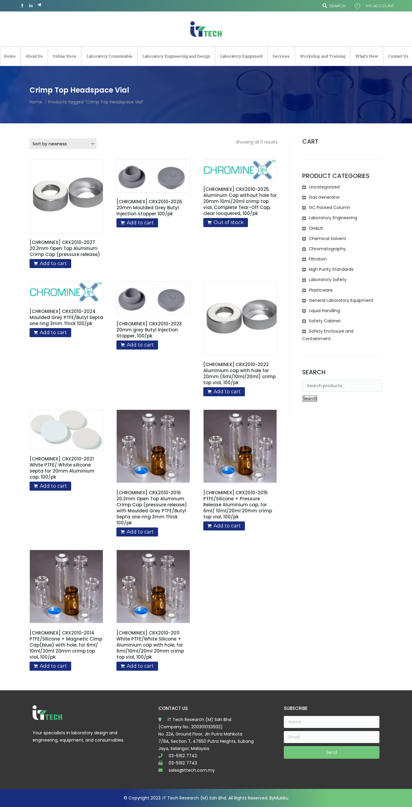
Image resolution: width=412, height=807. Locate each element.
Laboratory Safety (328, 280)
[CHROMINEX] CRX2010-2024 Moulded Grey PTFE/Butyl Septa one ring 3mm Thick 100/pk (66, 318)
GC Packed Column (329, 207)
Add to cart (53, 263)
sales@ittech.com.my (192, 770)
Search (337, 5)
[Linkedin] (30, 5)
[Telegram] (39, 5)
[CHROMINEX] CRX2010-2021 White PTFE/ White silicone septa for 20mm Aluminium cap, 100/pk (62, 468)
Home (36, 102)
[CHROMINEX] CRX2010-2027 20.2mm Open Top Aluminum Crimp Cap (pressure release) (65, 248)
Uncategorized (324, 187)
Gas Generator (324, 197)
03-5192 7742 (183, 756)
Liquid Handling (324, 311)
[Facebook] (22, 5)
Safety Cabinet (325, 321)
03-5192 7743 (183, 763)
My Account (380, 5)
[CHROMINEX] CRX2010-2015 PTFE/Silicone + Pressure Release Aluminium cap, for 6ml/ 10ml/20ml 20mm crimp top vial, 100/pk (237, 505)
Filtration (318, 259)
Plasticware (321, 290)
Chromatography (327, 249)
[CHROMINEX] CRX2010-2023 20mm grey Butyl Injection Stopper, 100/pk (149, 330)
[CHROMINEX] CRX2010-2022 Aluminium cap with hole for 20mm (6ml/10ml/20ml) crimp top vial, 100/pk (239, 374)
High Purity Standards (331, 269)
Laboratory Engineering (333, 218)
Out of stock (229, 222)
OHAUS (316, 228)
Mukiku (281, 798)
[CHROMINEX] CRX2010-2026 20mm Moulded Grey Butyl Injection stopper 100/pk (149, 208)
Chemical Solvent (327, 239)
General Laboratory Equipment (341, 300)
